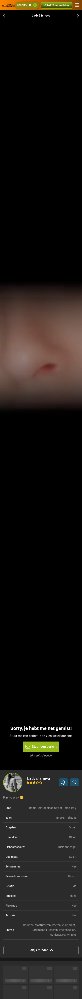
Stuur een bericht (44, 747)
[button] (63, 782)
